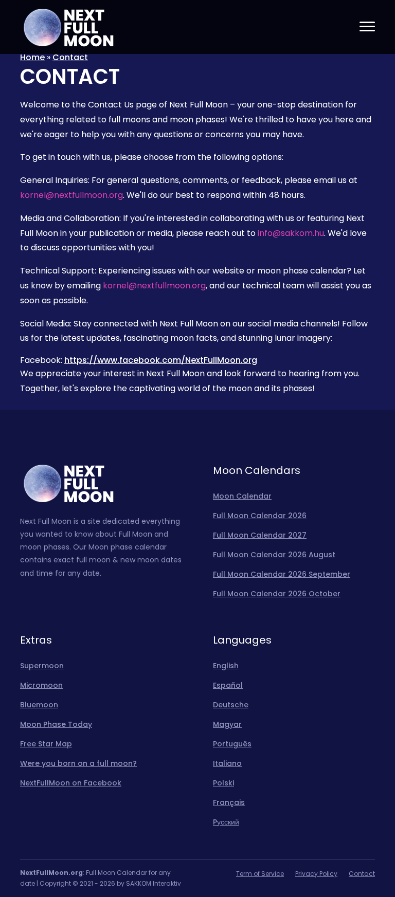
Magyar (227, 724)
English (226, 666)
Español (228, 685)
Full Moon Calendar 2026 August (274, 555)
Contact (70, 57)
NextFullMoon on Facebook (70, 783)
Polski (223, 783)
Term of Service (260, 873)
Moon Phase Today (56, 724)
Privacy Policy (316, 873)
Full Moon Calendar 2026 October (276, 594)
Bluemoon (39, 705)
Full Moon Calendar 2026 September (281, 574)
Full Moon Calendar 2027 (260, 535)
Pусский (226, 822)
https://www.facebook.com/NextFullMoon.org (160, 360)
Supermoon (42, 666)
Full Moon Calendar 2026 (260, 515)
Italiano (227, 763)
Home (32, 57)
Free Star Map (46, 744)
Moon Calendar (242, 496)
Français (229, 802)
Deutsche (230, 705)
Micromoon (41, 685)
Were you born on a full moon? (78, 763)
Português (232, 744)
